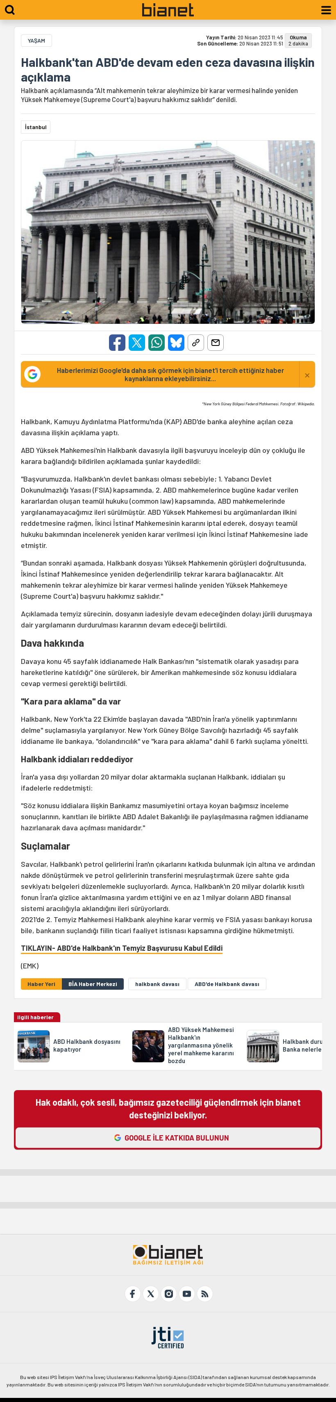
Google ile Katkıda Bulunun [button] (177, 1137)
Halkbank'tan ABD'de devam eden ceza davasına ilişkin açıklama (168, 69)
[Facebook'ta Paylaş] (117, 342)
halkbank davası (157, 983)
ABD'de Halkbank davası (227, 983)
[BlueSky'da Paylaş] (176, 342)
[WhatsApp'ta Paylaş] (156, 342)
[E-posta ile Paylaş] (215, 342)
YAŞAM (36, 40)
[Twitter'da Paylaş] (137, 342)
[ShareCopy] (196, 342)
